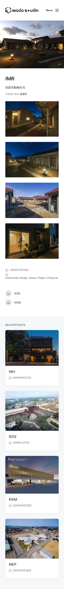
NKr (12, 372)
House (32, 277)
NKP (12, 564)
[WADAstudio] (21, 10)
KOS (12, 436)
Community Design (16, 277)
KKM (13, 499)
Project (42, 277)
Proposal (52, 277)
